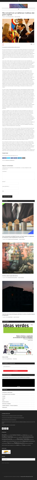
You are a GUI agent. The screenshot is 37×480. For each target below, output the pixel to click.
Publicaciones (4, 407)
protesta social (27, 443)
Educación (15, 439)
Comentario (4, 171)
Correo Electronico (6, 366)
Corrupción (14, 437)
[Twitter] (3, 429)
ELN (29, 439)
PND (10, 443)
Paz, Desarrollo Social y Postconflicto (8, 394)
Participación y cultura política (7, 392)
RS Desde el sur (12, 160)
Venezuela (26, 445)
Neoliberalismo (32, 441)
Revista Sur (7, 160)
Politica (16, 443)
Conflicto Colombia (7, 437)
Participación (5, 443)
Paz (8, 443)
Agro (7, 435)
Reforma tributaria (5, 445)
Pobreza (13, 443)
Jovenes (3, 396)
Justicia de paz (12, 441)
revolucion (15, 445)
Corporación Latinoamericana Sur (18, 6)
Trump (23, 445)
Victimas (3, 398)
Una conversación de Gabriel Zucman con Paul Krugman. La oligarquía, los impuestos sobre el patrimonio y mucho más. (18, 237)
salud (17, 445)
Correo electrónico (5, 186)
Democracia (25, 437)
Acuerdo (4, 435)
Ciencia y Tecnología (29, 435)
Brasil (11, 435)
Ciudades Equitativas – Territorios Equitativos (10, 405)
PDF (3, 45)
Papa (2, 443)
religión (9, 445)
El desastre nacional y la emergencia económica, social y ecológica (12, 415)
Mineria (21, 441)
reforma (31, 443)
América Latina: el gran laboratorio (10, 275)
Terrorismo (20, 445)
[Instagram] (5, 429)
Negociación (26, 441)
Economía (9, 439)
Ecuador (13, 439)
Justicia (7, 441)
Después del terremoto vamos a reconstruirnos (9, 419)
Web (3, 191)
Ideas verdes (5, 357)
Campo (22, 435)
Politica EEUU (22, 443)
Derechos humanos (5, 401)
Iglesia (5, 441)
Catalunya (25, 435)
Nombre (4, 181)
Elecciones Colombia (23, 439)
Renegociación (12, 445)
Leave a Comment (17, 16)
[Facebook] (7, 429)
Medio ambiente (17, 441)
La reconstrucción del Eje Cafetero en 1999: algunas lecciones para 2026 (13, 417)
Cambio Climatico (17, 435)
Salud (3, 399)
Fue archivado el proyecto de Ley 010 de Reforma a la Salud (16, 377)
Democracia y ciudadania (6, 403)
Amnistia (9, 435)
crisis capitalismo (19, 437)
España (31, 439)
